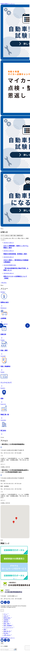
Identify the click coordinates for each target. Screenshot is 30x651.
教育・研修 (13, 235)
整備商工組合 (20, 235)
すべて (2, 235)
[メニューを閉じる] (2, 610)
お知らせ (7, 235)
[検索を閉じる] (2, 643)
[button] (2, 325)
